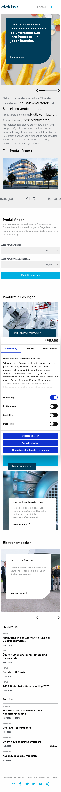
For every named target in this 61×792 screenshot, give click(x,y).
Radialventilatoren (43, 114)
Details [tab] (30, 348)
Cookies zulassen (30, 435)
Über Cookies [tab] (50, 348)
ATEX (29, 198)
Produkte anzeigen (30, 275)
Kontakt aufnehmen (21, 466)
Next (58, 90)
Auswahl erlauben (30, 443)
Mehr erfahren (17, 57)
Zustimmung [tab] (11, 348)
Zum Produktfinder (16, 150)
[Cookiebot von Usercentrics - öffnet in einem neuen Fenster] (45, 340)
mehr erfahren (20, 524)
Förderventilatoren (35, 120)
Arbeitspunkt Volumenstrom (15, 259)
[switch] (54, 406)
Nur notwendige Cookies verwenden (30, 450)
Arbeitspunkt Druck (11, 244)
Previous (37, 90)
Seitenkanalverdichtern (19, 108)
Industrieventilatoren (34, 103)
